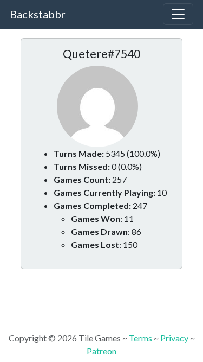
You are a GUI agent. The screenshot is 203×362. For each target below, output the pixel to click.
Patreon (101, 351)
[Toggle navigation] (178, 14)
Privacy (174, 338)
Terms (140, 338)
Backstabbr (38, 14)
